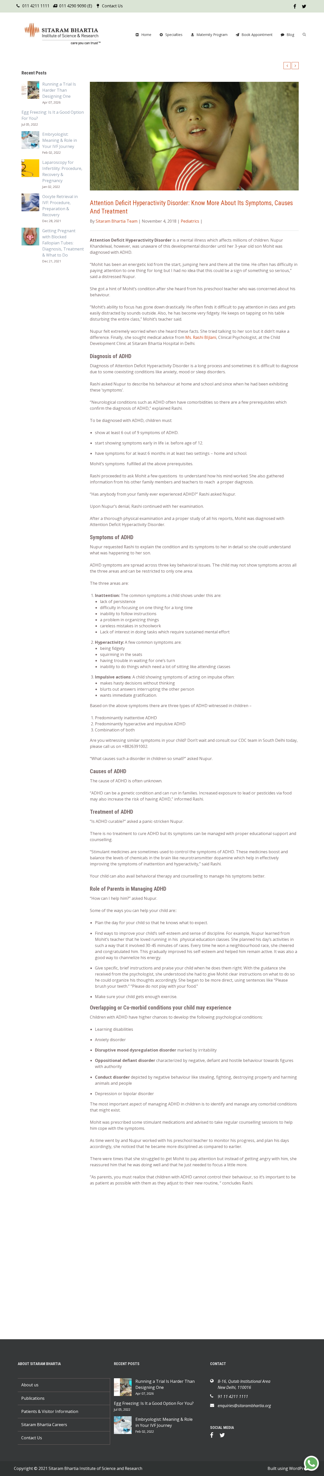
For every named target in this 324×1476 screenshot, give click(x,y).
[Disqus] (194, 1261)
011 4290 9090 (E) (75, 6)
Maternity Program (212, 34)
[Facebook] (214, 1436)
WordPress (299, 1468)
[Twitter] (224, 1436)
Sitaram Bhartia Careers (44, 1424)
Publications (33, 1398)
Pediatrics (190, 221)
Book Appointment (257, 34)
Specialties (174, 34)
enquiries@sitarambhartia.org (244, 1405)
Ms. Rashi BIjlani (200, 337)
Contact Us (112, 6)
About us (29, 1385)
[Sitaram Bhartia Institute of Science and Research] (66, 34)
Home (146, 34)
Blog (290, 34)
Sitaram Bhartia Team (116, 221)
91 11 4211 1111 (233, 1396)
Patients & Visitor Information (49, 1411)
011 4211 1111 (35, 6)
